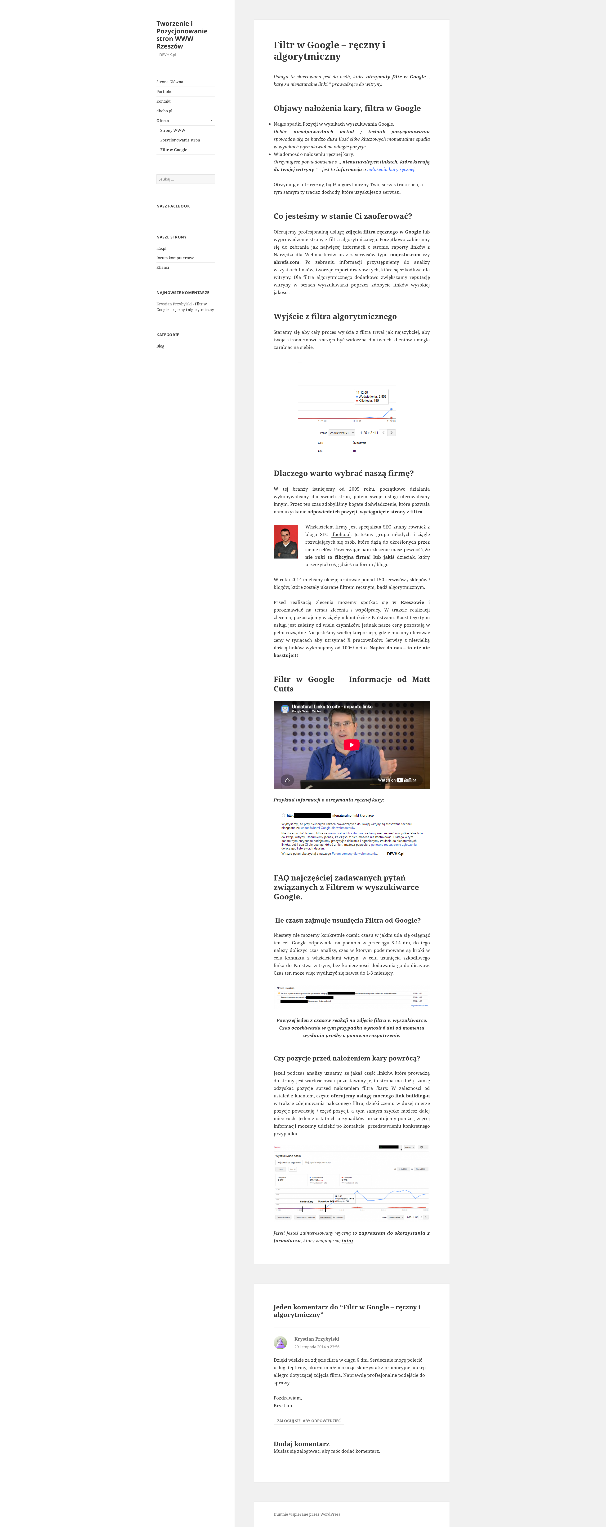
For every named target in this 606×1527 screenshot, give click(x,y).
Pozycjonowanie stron (180, 140)
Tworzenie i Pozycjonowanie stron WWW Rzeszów (182, 34)
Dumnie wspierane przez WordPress (307, 1514)
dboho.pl (164, 111)
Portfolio (164, 91)
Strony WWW (172, 130)
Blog (160, 346)
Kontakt (163, 101)
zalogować (308, 1451)
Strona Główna (169, 81)
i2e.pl (161, 248)
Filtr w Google (173, 149)
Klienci (162, 267)
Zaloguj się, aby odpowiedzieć (309, 1420)
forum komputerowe (175, 257)
